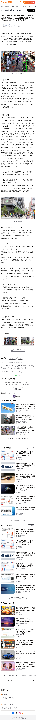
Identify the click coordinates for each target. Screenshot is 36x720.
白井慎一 (18, 372)
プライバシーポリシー (8, 704)
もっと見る (31, 448)
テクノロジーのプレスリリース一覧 (17, 675)
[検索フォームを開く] (21, 2)
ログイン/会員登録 (29, 2)
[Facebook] (9, 375)
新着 (2, 6)
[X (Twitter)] (13, 375)
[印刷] (19, 375)
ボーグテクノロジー (28, 365)
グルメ (12, 6)
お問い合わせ (18, 389)
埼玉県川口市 (4, 372)
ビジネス (20, 358)
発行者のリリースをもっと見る (18, 438)
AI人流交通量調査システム (8, 365)
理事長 (12, 372)
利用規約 (4, 701)
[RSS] (23, 713)
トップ (3, 675)
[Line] (16, 375)
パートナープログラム (8, 698)
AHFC (19, 365)
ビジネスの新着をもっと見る (18, 598)
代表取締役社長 (15, 368)
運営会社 (4, 694)
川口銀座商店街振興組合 (15, 362)
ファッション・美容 (24, 6)
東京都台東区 (4, 368)
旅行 (17, 6)
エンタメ (7, 6)
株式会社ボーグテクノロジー (9, 25)
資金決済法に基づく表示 (9, 708)
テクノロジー (12, 358)
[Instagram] (20, 713)
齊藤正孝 (23, 368)
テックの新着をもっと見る (18, 520)
